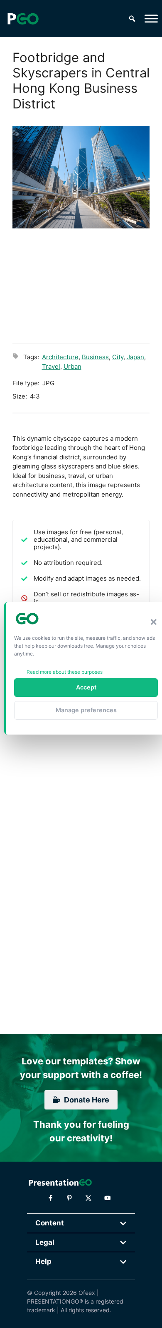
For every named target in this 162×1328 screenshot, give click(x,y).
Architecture (60, 357)
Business (95, 357)
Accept (86, 687)
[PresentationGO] (23, 18)
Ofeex (87, 1292)
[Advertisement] (81, 285)
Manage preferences (86, 709)
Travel (51, 366)
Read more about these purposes (65, 672)
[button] (154, 622)
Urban (72, 366)
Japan (135, 357)
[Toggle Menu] (151, 18)
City (117, 357)
